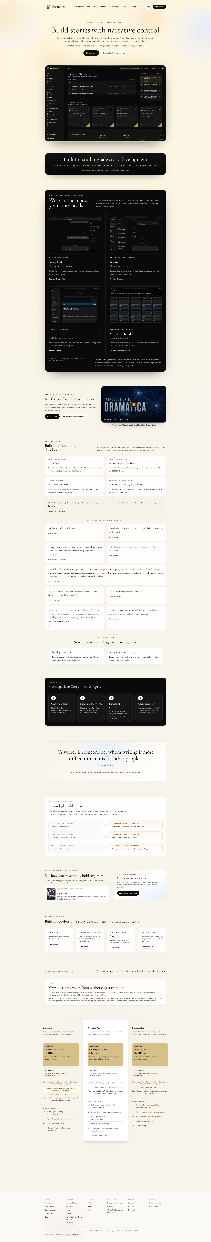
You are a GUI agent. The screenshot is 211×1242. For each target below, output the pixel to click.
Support (89, 1206)
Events (68, 1210)
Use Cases (69, 1206)
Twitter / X (132, 1210)
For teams (84, 946)
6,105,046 (76, 1234)
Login (148, 6)
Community (132, 1203)
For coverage (116, 948)
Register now (159, 6)
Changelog (49, 1213)
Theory (47, 1203)
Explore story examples (128, 893)
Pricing (88, 1210)
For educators (147, 946)
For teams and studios (151, 1164)
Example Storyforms (73, 1203)
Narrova (110, 1206)
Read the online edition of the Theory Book (139, 425)
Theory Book (49, 1206)
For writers (53, 944)
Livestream (70, 1223)
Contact (89, 1203)
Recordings (70, 1213)
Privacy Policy (154, 1206)
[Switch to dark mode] (142, 6)
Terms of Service (155, 1203)
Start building (91, 53)
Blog (46, 1217)
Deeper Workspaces (114, 1203)
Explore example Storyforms (74, 416)
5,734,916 (67, 1234)
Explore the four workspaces (114, 53)
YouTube (131, 1206)
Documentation (50, 1210)
